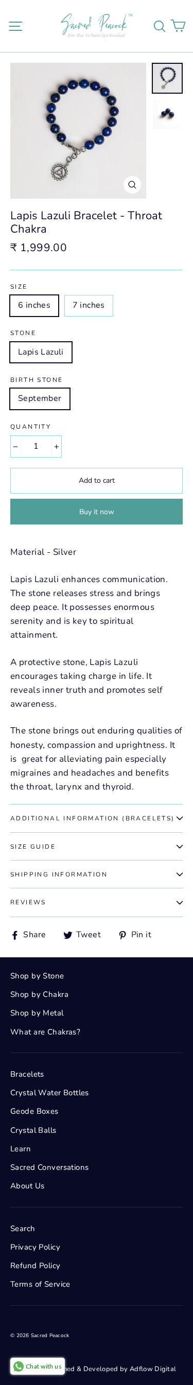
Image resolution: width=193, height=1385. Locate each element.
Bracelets (27, 1074)
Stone (23, 333)
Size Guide (33, 847)
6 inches (34, 305)
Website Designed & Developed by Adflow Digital (97, 1369)
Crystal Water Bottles (49, 1093)
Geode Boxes (34, 1111)
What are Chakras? (45, 1032)
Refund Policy (35, 1265)
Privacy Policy (35, 1247)
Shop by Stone (37, 976)
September (40, 398)
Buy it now (96, 512)
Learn (20, 1149)
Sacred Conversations (49, 1167)
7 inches (89, 305)
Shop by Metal (37, 1013)
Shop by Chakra (39, 994)
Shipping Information (59, 874)
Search (23, 1228)
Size (19, 286)
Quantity (30, 426)
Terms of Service (40, 1284)
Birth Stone (36, 379)
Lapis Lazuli (41, 352)
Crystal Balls (33, 1130)
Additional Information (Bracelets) (92, 818)
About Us (27, 1186)
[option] (78, 131)
